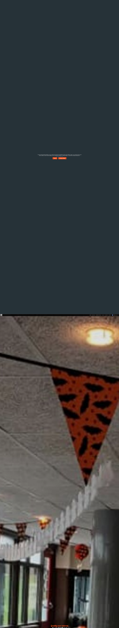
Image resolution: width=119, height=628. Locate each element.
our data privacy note (59, 156)
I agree (55, 158)
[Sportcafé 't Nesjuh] (6, 315)
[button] (116, 315)
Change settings (62, 158)
